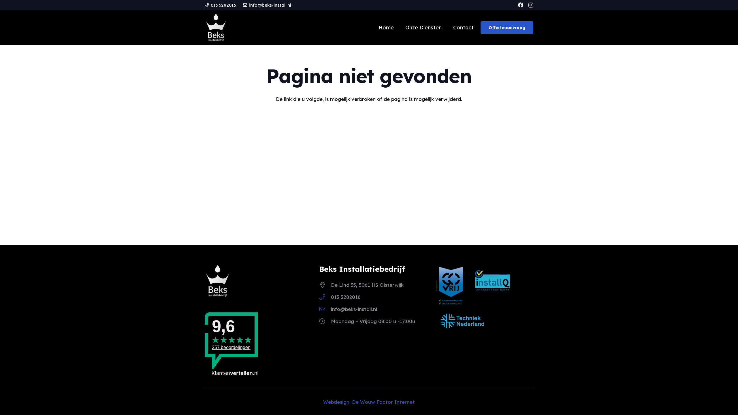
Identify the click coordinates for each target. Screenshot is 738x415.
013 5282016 (346, 297)
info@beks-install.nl (354, 309)
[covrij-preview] (451, 285)
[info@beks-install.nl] (325, 309)
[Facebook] (520, 4)
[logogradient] (216, 27)
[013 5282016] (325, 297)
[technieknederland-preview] (462, 321)
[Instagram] (530, 5)
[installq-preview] (492, 283)
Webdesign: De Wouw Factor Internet (369, 402)
